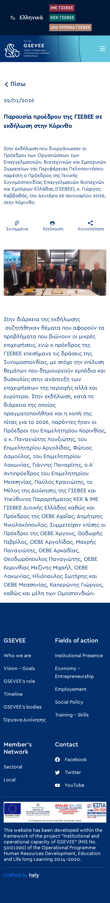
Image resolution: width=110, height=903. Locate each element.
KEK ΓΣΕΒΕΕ (62, 18)
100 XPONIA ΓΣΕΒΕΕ (70, 27)
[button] (102, 48)
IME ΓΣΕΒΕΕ (61, 8)
